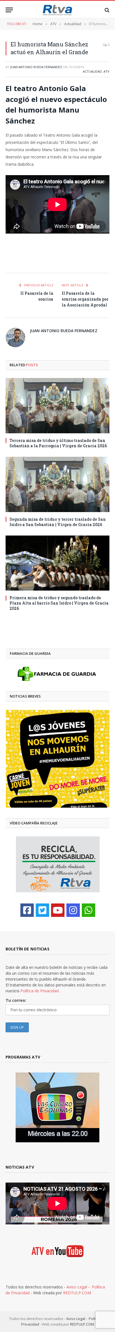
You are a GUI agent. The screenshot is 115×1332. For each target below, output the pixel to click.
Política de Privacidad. (39, 990)
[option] (52, 759)
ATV (106, 71)
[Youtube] (57, 910)
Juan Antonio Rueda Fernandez (36, 67)
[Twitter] (42, 910)
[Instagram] (73, 910)
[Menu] (9, 10)
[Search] (106, 10)
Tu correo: (16, 1000)
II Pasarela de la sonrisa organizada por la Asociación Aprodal (85, 299)
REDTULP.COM (77, 1292)
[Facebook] (27, 910)
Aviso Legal (76, 1287)
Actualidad (92, 71)
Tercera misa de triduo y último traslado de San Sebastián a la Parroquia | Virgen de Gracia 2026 (58, 443)
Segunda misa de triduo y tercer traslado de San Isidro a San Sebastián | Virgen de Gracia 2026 (57, 522)
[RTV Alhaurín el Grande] (57, 10)
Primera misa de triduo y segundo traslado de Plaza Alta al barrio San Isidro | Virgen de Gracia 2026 (59, 603)
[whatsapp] (88, 910)
